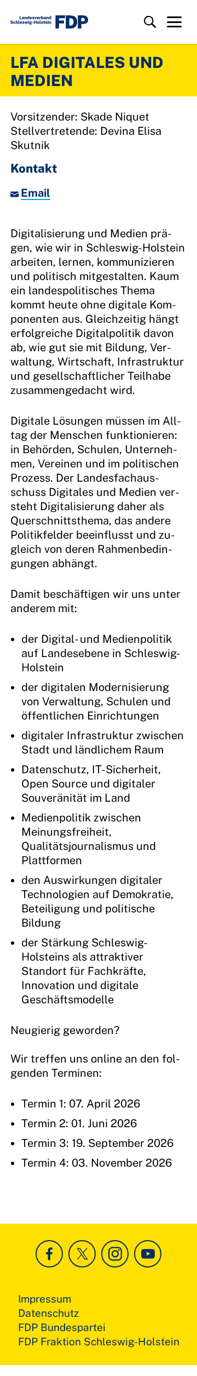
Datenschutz (48, 1313)
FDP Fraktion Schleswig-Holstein (98, 1341)
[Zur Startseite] (49, 21)
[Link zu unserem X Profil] (82, 1253)
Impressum (44, 1299)
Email (35, 192)
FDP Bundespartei (62, 1327)
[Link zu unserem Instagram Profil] (115, 1253)
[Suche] (150, 22)
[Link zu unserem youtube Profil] (147, 1253)
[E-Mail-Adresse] (15, 192)
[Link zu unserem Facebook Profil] (49, 1253)
